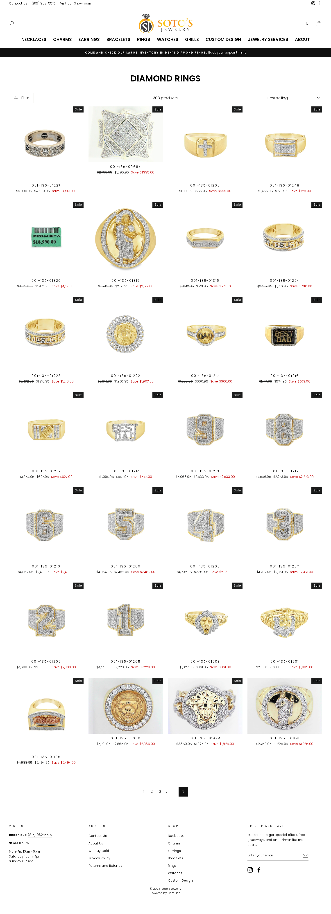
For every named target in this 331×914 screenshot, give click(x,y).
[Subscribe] (305, 856)
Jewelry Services (268, 39)
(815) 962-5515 (44, 3)
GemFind (174, 893)
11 (172, 791)
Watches (167, 39)
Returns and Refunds (105, 866)
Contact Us (18, 3)
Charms (62, 39)
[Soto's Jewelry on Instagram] (250, 870)
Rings (143, 39)
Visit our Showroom (75, 3)
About (302, 39)
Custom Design (223, 39)
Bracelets (118, 39)
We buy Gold (98, 851)
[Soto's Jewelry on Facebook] (259, 870)
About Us (95, 843)
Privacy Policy (99, 858)
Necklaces (33, 39)
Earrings (89, 39)
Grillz (192, 39)
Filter (24, 97)
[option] (165, 52)
